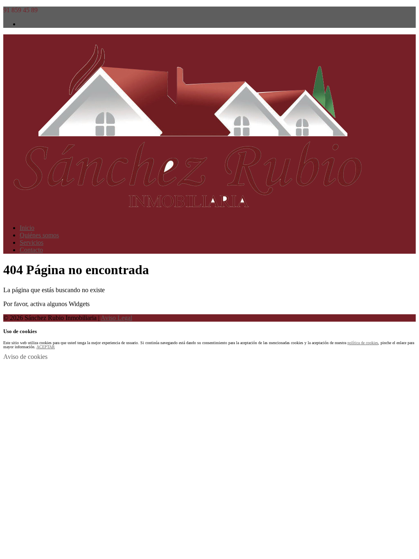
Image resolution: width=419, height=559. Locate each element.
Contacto (31, 249)
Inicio (27, 227)
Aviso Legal (116, 317)
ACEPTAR (45, 347)
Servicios (31, 242)
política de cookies (362, 342)
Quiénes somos (39, 235)
